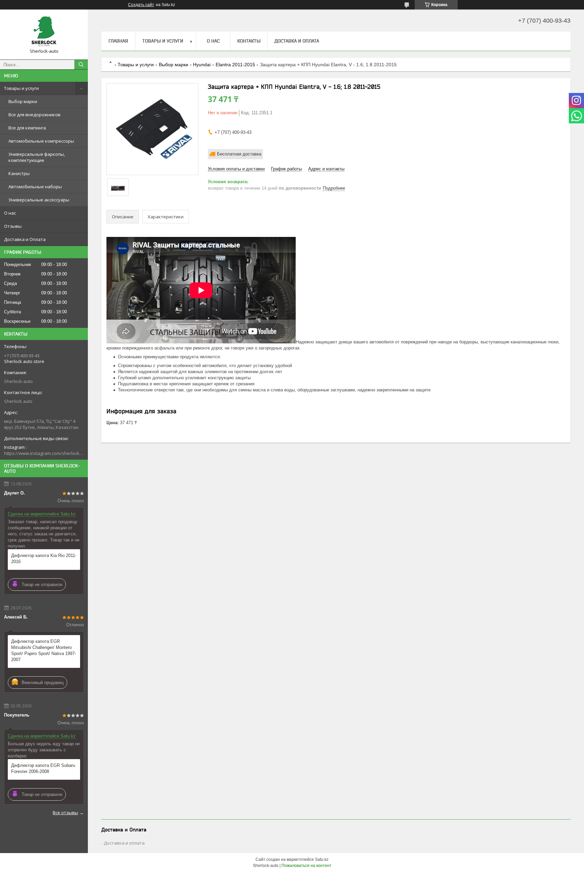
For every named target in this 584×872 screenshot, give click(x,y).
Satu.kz (321, 859)
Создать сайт (141, 4)
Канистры (19, 173)
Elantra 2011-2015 (235, 64)
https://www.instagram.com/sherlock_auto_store (44, 453)
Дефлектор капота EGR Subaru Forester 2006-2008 (43, 768)
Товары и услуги (21, 88)
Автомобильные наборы (35, 187)
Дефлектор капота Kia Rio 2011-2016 (43, 558)
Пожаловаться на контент (307, 865)
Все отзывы (65, 812)
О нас (10, 213)
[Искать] (81, 64)
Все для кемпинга (27, 128)
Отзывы (13, 226)
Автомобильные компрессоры (41, 141)
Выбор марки (22, 101)
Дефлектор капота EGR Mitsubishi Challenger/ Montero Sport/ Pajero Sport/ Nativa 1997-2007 (43, 650)
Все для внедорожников (34, 115)
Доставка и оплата (124, 843)
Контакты (249, 41)
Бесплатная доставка (239, 153)
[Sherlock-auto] (44, 31)
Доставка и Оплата (25, 239)
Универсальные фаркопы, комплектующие (36, 157)
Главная (118, 41)
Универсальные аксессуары (38, 200)
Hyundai (202, 64)
